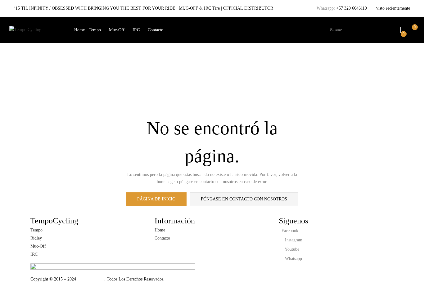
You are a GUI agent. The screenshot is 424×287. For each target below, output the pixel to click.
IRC (136, 30)
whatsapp (293, 258)
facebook (289, 230)
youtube (291, 249)
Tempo (95, 30)
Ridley (36, 238)
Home (79, 30)
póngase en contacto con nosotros (244, 199)
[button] (413, 30)
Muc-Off (116, 30)
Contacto (155, 30)
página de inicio (156, 199)
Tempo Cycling (90, 279)
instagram (293, 240)
